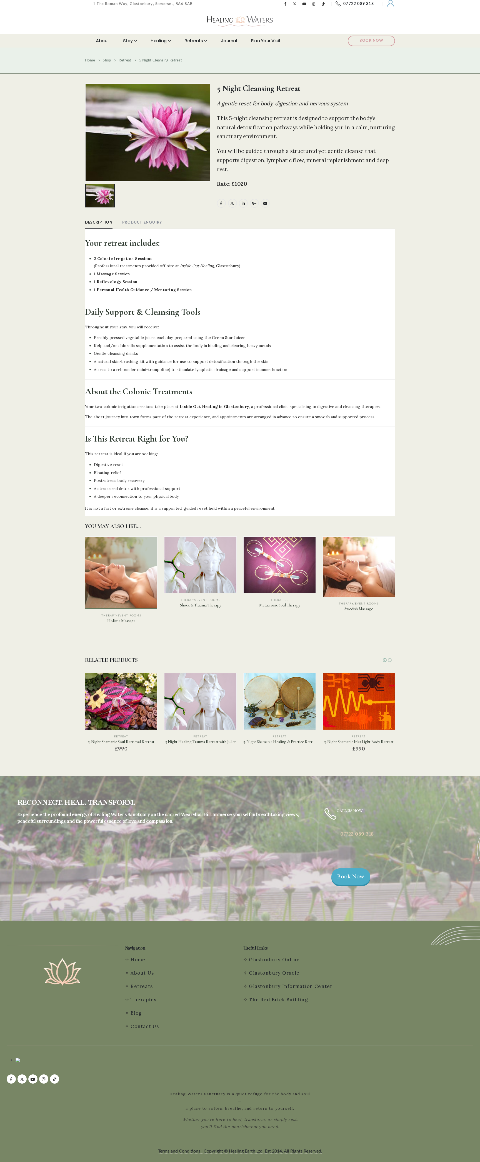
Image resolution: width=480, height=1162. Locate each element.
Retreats (193, 41)
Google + (254, 203)
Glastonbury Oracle (274, 973)
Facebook (221, 203)
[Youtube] (304, 4)
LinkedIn (243, 203)
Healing (159, 41)
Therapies (280, 600)
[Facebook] (285, 4)
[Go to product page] (121, 573)
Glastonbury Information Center (290, 986)
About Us (142, 973)
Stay (128, 41)
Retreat (121, 736)
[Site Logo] (240, 21)
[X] (295, 4)
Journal (229, 41)
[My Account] (390, 4)
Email (265, 203)
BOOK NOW (371, 40)
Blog (136, 1013)
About (102, 41)
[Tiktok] (323, 4)
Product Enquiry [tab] (142, 222)
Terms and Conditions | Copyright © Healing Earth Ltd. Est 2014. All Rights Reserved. (240, 1151)
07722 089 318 (358, 4)
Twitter (232, 203)
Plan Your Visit (266, 41)
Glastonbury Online (274, 960)
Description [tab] (98, 222)
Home (138, 960)
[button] (384, 660)
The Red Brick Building (278, 1000)
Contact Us (145, 1026)
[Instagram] (314, 4)
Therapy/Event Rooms (121, 615)
